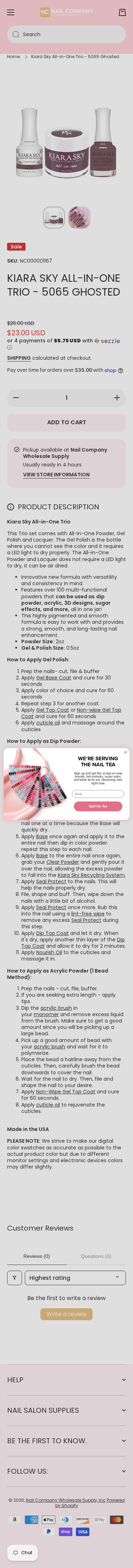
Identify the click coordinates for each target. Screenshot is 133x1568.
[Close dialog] (125, 752)
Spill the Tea (98, 806)
